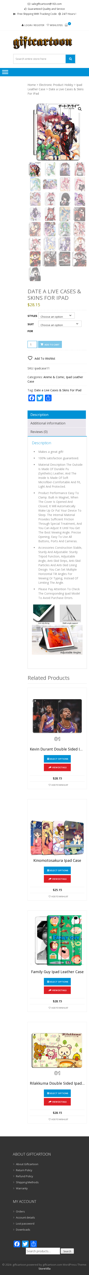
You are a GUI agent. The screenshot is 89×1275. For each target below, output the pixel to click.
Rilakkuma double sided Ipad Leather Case (57, 1083)
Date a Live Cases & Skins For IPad (57, 390)
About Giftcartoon (27, 1164)
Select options (59, 759)
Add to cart (52, 344)
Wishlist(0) (56, 25)
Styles (32, 316)
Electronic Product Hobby (56, 85)
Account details (25, 1217)
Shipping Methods (27, 1182)
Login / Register (34, 25)
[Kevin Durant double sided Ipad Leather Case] (57, 717)
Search (67, 1251)
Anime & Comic (53, 377)
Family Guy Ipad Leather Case (57, 972)
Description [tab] (39, 414)
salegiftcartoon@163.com (46, 4)
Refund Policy (24, 1176)
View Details (59, 767)
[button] (80, 109)
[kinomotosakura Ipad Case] (57, 829)
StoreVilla (44, 1268)
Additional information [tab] (47, 423)
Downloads (23, 1229)
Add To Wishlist (59, 785)
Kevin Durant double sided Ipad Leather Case (57, 749)
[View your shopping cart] (66, 25)
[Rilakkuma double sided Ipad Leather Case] (57, 1051)
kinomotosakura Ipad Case (57, 860)
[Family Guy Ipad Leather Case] (57, 940)
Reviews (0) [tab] (39, 431)
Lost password (25, 1223)
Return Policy (24, 1170)
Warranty (22, 1188)
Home (32, 85)
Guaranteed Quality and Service (46, 9)
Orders (20, 1211)
